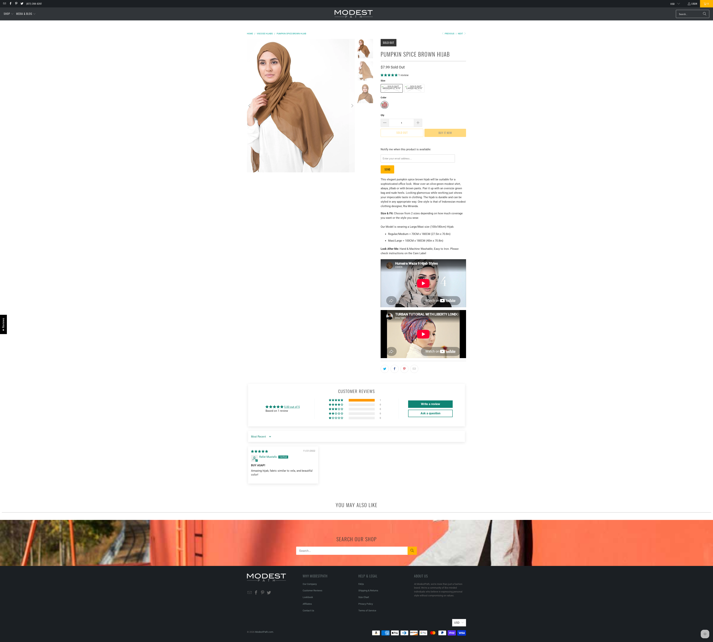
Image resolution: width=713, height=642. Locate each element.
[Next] (352, 105)
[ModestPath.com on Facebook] (10, 3)
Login (694, 3)
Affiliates (307, 603)
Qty (382, 115)
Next (461, 33)
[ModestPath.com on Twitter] (21, 3)
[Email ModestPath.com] (4, 3)
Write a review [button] (430, 404)
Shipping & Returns (368, 590)
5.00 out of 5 (292, 407)
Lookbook (308, 597)
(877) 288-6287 (34, 3)
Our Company (310, 584)
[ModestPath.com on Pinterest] (16, 3)
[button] (9, 14)
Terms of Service (367, 610)
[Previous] (250, 105)
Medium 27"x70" (392, 88)
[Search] (704, 14)
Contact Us (308, 610)
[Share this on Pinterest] (404, 369)
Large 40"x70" (414, 88)
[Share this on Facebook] (394, 369)
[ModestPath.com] (354, 14)
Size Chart (363, 597)
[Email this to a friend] (414, 369)
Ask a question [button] (430, 413)
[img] (259, 451)
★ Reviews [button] (3, 324)
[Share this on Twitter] (385, 369)
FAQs (361, 584)
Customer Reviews (312, 590)
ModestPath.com (264, 631)
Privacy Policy (365, 603)
